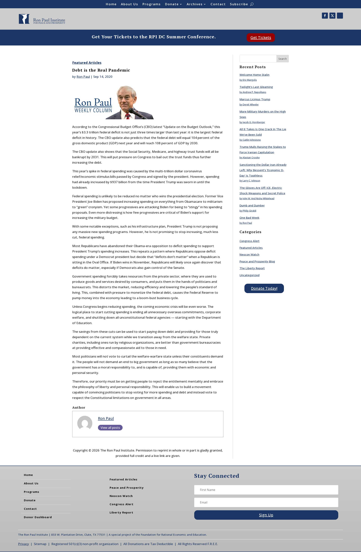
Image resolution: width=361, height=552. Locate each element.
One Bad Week (249, 217)
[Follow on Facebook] (325, 16)
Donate (172, 4)
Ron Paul (83, 76)
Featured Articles (86, 62)
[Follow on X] (332, 16)
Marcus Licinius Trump (255, 99)
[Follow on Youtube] (340, 16)
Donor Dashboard (38, 517)
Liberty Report (121, 512)
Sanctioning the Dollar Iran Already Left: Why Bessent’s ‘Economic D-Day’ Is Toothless (263, 170)
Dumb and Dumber (252, 205)
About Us (129, 4)
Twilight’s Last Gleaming (256, 87)
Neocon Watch (249, 254)
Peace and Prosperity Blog (257, 261)
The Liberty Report (252, 268)
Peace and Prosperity (127, 487)
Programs (151, 4)
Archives (195, 4)
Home (111, 4)
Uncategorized (249, 275)
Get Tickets (260, 37)
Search (282, 58)
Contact (218, 4)
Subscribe (239, 4)
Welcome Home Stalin (254, 74)
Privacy (23, 544)
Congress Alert (249, 241)
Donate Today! (264, 288)
